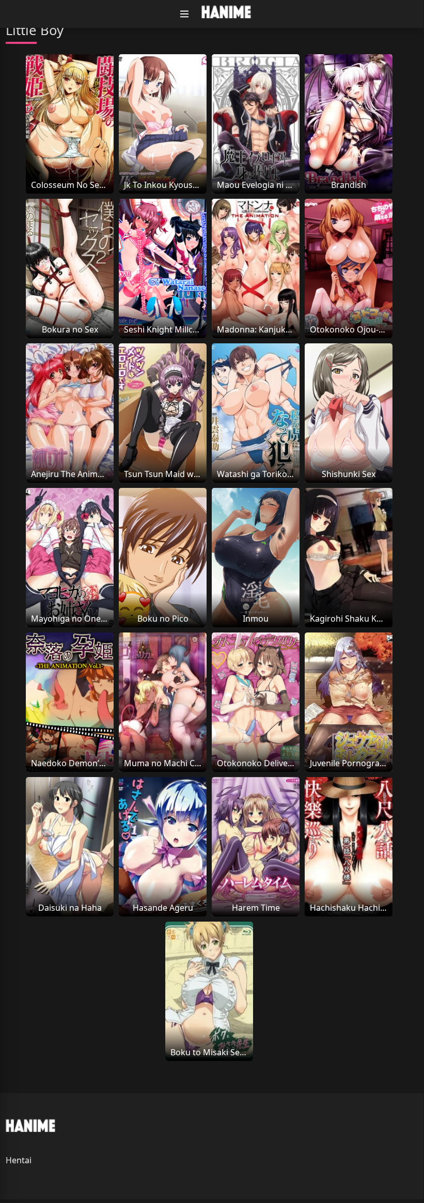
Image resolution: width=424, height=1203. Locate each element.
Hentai (19, 1160)
